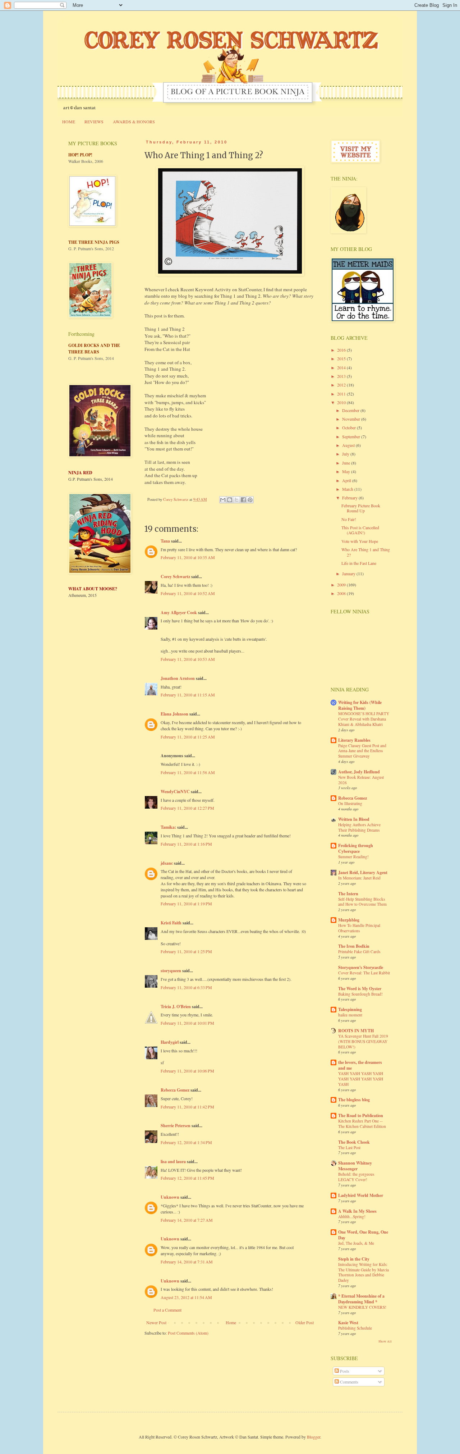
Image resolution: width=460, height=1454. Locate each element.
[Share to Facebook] (243, 499)
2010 (342, 402)
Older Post (304, 1322)
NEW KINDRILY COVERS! (362, 1307)
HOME (68, 121)
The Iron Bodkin (353, 946)
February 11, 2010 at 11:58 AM (188, 772)
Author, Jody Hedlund (359, 772)
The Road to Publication (360, 1115)
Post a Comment (167, 1310)
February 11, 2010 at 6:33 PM (186, 987)
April (347, 480)
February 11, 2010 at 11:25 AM (188, 737)
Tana (165, 541)
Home (231, 1322)
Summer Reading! (353, 856)
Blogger (313, 1437)
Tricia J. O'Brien (176, 1006)
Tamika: (168, 827)
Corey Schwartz (175, 576)
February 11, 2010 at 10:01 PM (187, 1023)
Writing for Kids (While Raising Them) (360, 705)
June (346, 463)
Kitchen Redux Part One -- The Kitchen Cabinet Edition (362, 1123)
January (349, 573)
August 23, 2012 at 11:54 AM (186, 1297)
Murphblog (348, 920)
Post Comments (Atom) (188, 1333)
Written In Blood (353, 819)
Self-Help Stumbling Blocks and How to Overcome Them (362, 901)
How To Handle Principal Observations (359, 928)
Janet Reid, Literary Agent (362, 872)
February (350, 497)
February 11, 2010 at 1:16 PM (186, 844)
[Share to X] (236, 499)
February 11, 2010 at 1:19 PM (186, 903)
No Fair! (348, 519)
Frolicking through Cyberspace (355, 848)
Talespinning (350, 1009)
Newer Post (156, 1322)
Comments (348, 1382)
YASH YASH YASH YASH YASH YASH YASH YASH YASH (360, 1079)
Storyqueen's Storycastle (360, 967)
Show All (385, 1341)
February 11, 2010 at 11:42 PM (187, 1107)
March (348, 489)
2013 (342, 376)
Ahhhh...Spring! (351, 1216)
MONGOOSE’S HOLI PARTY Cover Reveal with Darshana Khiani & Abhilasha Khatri (363, 719)
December (351, 410)
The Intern (348, 894)
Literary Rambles (354, 740)
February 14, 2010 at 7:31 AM (187, 1262)
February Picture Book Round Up (360, 508)
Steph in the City (353, 1259)
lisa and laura (173, 1161)
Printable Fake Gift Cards (359, 951)
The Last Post (349, 1147)
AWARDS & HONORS (134, 121)
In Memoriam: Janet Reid (359, 878)
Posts (344, 1371)
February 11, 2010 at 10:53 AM (188, 659)
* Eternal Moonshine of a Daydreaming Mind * (361, 1299)
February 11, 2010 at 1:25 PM (186, 951)
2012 (342, 385)
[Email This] (222, 499)
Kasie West (348, 1323)
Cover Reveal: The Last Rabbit (364, 972)
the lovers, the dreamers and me (360, 1065)
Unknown (170, 1197)
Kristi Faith (171, 923)
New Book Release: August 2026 (361, 779)
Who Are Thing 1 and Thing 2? (365, 552)
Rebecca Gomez (175, 1090)
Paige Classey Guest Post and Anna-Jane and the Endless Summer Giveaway (362, 751)
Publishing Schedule (355, 1328)
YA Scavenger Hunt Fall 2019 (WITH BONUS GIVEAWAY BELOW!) (363, 1041)
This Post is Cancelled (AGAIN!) (360, 530)
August (349, 445)
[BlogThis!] (229, 499)
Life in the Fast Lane (358, 563)
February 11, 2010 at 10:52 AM (188, 593)
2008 (342, 593)
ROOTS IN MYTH (356, 1031)
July (346, 454)
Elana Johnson (174, 714)
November (351, 419)
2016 (342, 350)
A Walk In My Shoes (357, 1211)
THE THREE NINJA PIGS (93, 242)
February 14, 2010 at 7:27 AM (187, 1220)
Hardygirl (170, 1042)
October (349, 427)
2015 (342, 358)
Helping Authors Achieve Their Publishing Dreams (359, 827)
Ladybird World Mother (360, 1195)
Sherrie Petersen (175, 1125)
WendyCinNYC (175, 791)
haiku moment (350, 1015)
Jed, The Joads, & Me (356, 1243)
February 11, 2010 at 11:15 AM (188, 695)
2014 (342, 367)
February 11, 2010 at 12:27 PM (187, 808)
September (351, 436)
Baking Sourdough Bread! (360, 994)
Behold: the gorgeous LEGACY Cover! (356, 1176)
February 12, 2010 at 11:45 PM (187, 1178)
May (346, 471)
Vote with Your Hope (359, 541)
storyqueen (171, 971)
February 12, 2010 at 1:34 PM (186, 1142)
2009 (342, 584)
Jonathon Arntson (178, 678)
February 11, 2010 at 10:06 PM (187, 1071)
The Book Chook (354, 1142)
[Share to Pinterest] (250, 499)
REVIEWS (94, 121)
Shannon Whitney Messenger (355, 1166)
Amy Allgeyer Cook (179, 612)
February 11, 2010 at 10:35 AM (188, 557)
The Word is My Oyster (359, 989)
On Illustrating (350, 803)
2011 (342, 394)
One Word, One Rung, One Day (363, 1235)
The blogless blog (354, 1100)
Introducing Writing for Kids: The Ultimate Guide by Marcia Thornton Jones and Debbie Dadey (363, 1272)
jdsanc (167, 863)
